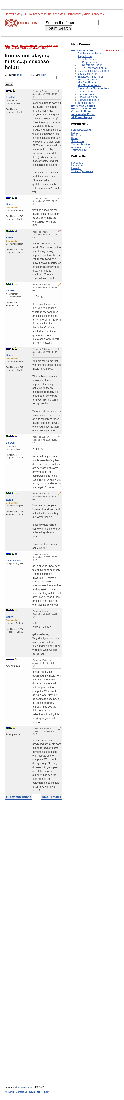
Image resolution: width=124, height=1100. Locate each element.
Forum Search (58, 28)
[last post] (11, 91)
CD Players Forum (88, 62)
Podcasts (98, 14)
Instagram (77, 165)
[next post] (9, 91)
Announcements (80, 147)
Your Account (78, 150)
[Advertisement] (33, 941)
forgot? (44, 75)
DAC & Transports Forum (92, 68)
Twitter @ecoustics (82, 171)
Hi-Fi (24, 14)
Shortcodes (77, 141)
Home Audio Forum (83, 50)
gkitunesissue (14, 560)
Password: (39, 75)
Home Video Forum (83, 105)
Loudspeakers (37, 14)
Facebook (77, 162)
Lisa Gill (10, 97)
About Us (9, 1092)
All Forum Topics (81, 117)
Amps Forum (85, 56)
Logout (75, 132)
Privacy (45, 1092)
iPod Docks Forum (88, 79)
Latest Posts (13, 14)
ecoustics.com (24, 1087)
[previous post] (9, 198)
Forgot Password (81, 129)
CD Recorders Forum (90, 65)
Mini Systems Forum (89, 85)
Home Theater (56, 14)
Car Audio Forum (81, 111)
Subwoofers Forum (88, 100)
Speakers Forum (87, 97)
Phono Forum (85, 91)
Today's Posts (111, 50)
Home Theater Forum (84, 108)
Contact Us (21, 1092)
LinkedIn (76, 168)
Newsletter (34, 1092)
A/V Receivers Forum (90, 53)
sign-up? (19, 75)
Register (76, 135)
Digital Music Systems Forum (94, 88)
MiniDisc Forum (87, 82)
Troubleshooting (80, 144)
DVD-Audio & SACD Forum (93, 70)
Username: (14, 75)
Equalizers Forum (88, 73)
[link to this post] (14, 90)
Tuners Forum (86, 102)
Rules (74, 138)
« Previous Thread (18, 796)
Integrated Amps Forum (91, 76)
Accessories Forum (83, 114)
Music (86, 14)
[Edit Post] (59, 91)
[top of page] (7, 91)
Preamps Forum (87, 94)
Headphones (74, 14)
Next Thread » (51, 796)
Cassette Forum (87, 59)
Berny (9, 204)
